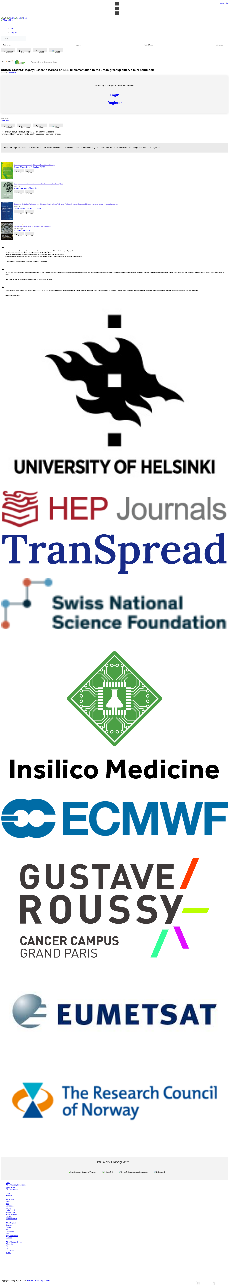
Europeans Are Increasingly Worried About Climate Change (34, 165)
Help (7, 1248)
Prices (8, 1246)
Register (13, 33)
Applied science (12, 1236)
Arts (7, 1234)
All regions (10, 1199)
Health (8, 1227)
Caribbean (9, 1206)
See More (223, 3)
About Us (9, 1244)
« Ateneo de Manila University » (26, 188)
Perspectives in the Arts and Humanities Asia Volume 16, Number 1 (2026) (38, 184)
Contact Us (10, 1250)
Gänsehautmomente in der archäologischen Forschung (32, 226)
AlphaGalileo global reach (16, 1185)
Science (9, 1225)
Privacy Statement (44, 1281)
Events (8, 1253)
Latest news (10, 1187)
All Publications (12, 1189)
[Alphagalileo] (7, 20)
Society (8, 1229)
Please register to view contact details (44, 62)
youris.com (12, 73)
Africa (8, 1202)
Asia (7, 1204)
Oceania (9, 1217)
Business (9, 1238)
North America (11, 1214)
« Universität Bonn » (22, 231)
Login (12, 28)
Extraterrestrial (11, 1219)
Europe (8, 1208)
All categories (11, 1223)
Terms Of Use (31, 1281)
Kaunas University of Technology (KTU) (29, 167)
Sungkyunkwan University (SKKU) (27, 208)
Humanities (10, 1231)
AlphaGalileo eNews (14, 1242)
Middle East (10, 1212)
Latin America (11, 1210)
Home (8, 1183)
